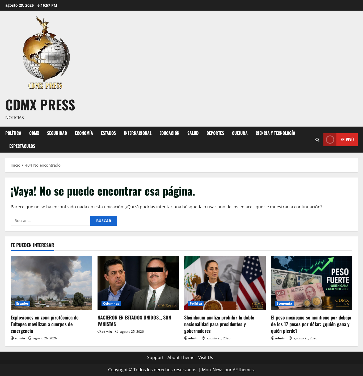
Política (13, 133)
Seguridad (57, 133)
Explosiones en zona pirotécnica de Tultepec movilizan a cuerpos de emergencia (44, 324)
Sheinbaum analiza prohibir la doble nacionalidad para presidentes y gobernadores (219, 324)
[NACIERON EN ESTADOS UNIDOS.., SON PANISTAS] (138, 283)
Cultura (240, 133)
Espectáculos (22, 146)
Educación (169, 133)
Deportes (215, 133)
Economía (84, 133)
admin (20, 338)
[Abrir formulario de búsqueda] (317, 139)
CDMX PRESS (40, 104)
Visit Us (205, 357)
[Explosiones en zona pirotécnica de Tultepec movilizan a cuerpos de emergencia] (51, 283)
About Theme (181, 357)
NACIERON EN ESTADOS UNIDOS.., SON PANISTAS (134, 320)
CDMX (34, 133)
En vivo (347, 139)
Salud (193, 133)
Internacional (137, 133)
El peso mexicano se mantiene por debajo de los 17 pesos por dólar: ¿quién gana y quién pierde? (311, 324)
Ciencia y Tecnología (275, 133)
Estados (108, 133)
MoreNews (212, 370)
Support (155, 357)
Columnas (111, 303)
